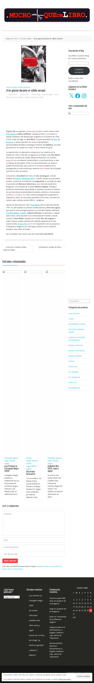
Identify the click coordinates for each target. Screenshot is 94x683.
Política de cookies (64, 679)
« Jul (74, 617)
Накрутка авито (56, 627)
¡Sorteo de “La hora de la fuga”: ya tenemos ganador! (36, 640)
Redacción (24, 94)
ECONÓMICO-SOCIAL (77, 324)
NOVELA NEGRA (74, 356)
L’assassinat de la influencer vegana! (57, 619)
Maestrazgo (36, 94)
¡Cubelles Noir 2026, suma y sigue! (53, 468)
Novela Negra (11, 87)
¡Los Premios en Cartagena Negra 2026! (11, 468)
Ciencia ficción (74, 313)
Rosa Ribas (19, 97)
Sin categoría (73, 372)
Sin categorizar (74, 377)
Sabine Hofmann (31, 97)
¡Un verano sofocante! (30, 472)
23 (91, 607)
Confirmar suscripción (79, 70)
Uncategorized (74, 388)
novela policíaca (24, 87)
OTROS (71, 361)
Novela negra (47, 94)
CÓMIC (71, 319)
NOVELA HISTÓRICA (76, 350)
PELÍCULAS (72, 366)
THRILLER (72, 382)
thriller (41, 97)
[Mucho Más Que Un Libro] (47, 22)
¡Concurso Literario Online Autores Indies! (14, 248)
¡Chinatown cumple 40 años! (50, 247)
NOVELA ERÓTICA (75, 345)
